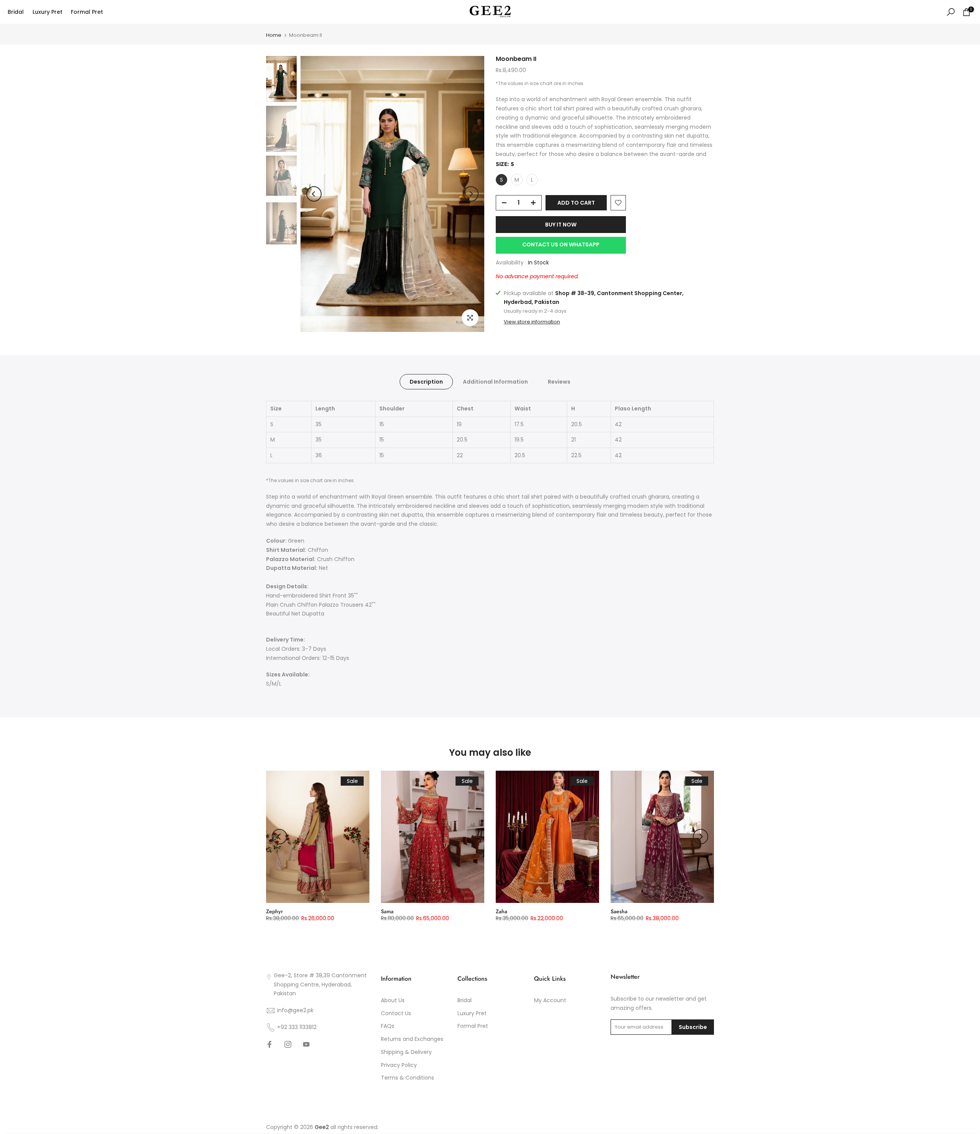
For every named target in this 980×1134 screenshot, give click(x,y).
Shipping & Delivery (406, 1052)
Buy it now (561, 224)
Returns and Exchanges (412, 1039)
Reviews (559, 382)
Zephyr (274, 911)
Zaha (501, 911)
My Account (550, 1000)
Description (426, 382)
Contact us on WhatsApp (560, 244)
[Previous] (314, 194)
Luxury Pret (47, 12)
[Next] (471, 194)
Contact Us (396, 1013)
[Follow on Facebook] (269, 1044)
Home (273, 35)
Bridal (16, 12)
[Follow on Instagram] (287, 1044)
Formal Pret (87, 12)
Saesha (619, 911)
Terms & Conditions (407, 1077)
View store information (532, 322)
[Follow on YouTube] (306, 1044)
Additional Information (495, 382)
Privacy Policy (399, 1065)
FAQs (387, 1026)
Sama (387, 911)
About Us (393, 1000)
